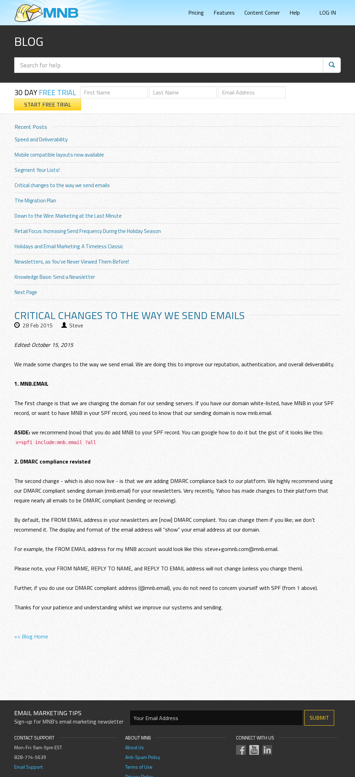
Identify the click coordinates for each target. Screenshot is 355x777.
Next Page (26, 292)
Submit (319, 717)
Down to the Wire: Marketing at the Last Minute (68, 216)
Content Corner (262, 12)
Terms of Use (139, 766)
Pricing (196, 12)
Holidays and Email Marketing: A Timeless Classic (69, 246)
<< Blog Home (31, 636)
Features (224, 12)
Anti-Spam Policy (142, 757)
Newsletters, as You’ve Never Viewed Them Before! (72, 262)
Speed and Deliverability (41, 139)
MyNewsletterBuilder (46, 13)
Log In (327, 12)
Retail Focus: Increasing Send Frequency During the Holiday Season (88, 231)
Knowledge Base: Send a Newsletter (55, 277)
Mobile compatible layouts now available (59, 155)
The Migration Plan (35, 200)
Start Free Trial (47, 104)
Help (294, 12)
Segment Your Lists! (37, 170)
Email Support (28, 766)
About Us (134, 747)
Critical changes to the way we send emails (62, 185)
